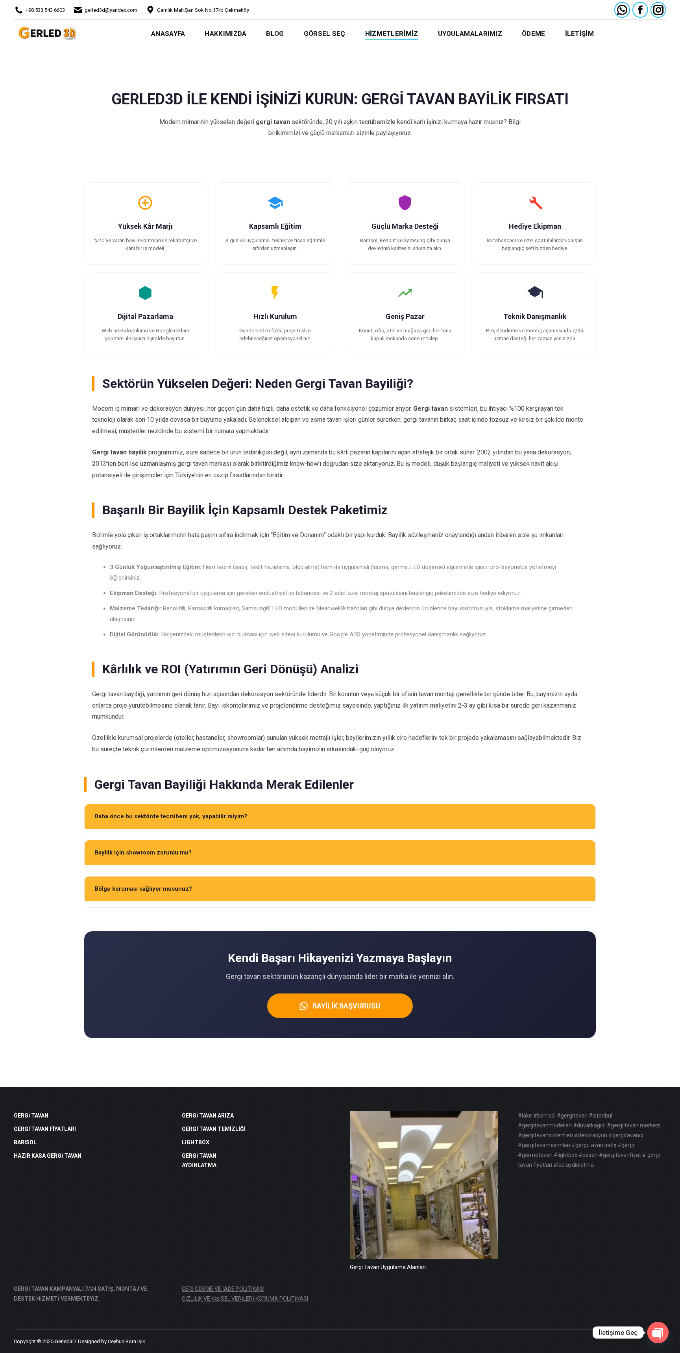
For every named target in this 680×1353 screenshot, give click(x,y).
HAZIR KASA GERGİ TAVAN (47, 1156)
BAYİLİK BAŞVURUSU (346, 1006)
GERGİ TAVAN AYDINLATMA (199, 1160)
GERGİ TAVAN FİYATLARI (45, 1129)
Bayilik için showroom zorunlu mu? (143, 852)
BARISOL (25, 1142)
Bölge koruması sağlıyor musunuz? (143, 888)
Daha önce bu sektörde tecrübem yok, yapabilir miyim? (170, 816)
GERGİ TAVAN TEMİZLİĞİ (214, 1129)
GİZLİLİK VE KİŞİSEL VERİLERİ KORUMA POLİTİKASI (245, 1299)
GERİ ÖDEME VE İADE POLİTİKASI (223, 1289)
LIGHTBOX (195, 1142)
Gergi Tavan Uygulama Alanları (388, 1267)
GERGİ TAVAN (31, 1115)
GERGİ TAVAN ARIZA (208, 1115)
